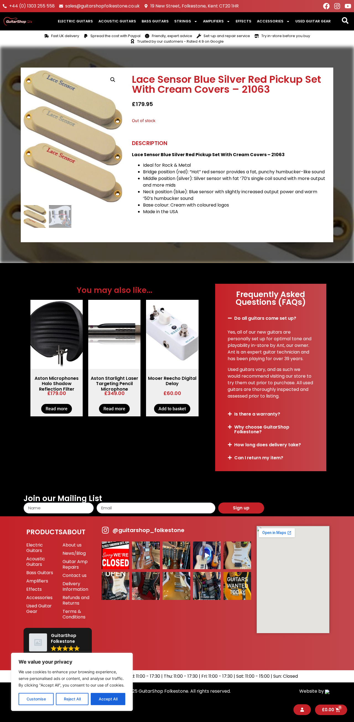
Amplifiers (213, 21)
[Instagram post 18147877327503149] (146, 555)
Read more (56, 408)
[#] (207, 555)
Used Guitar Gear (313, 21)
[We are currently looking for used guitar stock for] (237, 586)
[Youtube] (348, 6)
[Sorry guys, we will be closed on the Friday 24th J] (115, 555)
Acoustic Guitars (117, 21)
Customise (36, 699)
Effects (243, 21)
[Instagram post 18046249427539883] (115, 586)
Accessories (270, 21)
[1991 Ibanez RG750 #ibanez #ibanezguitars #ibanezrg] (146, 586)
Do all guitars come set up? (265, 318)
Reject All (72, 699)
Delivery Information (75, 586)
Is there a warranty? (257, 414)
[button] (113, 80)
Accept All (108, 699)
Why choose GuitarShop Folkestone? (261, 429)
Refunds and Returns (76, 600)
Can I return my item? (258, 458)
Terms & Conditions (74, 614)
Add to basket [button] (172, 408)
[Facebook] (326, 6)
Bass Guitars (155, 21)
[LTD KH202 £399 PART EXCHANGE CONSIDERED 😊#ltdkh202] (207, 586)
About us (72, 545)
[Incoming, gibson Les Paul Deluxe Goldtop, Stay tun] (176, 586)
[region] (72, 682)
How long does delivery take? (267, 445)
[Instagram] (337, 6)
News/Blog (74, 553)
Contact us (75, 575)
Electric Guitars (75, 21)
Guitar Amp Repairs (75, 564)
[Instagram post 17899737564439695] (237, 555)
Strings (182, 21)
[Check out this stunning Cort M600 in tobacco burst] (176, 555)
